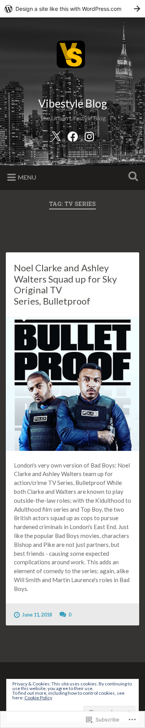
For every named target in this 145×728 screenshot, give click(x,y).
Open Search (131, 177)
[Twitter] (56, 135)
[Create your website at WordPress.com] (72, 8)
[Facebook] (73, 135)
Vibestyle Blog (72, 103)
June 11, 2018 (37, 615)
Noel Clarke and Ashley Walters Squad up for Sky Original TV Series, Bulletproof (65, 284)
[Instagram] (89, 135)
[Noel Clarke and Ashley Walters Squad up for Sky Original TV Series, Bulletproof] (72, 384)
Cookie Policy (38, 698)
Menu (27, 177)
